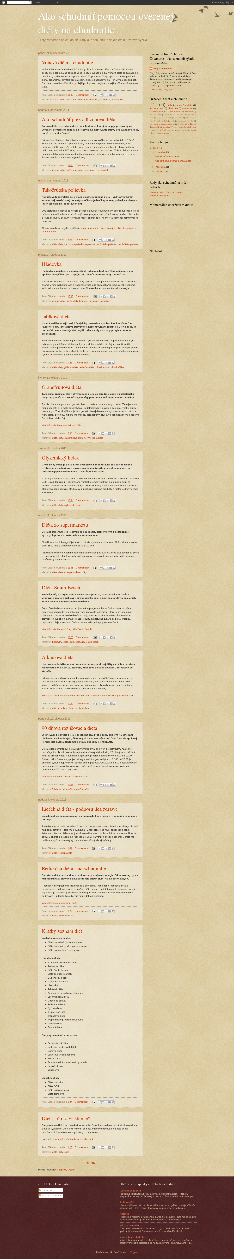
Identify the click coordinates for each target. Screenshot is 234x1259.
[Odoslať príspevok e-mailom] (94, 95)
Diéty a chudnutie (162, 68)
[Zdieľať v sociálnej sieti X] (107, 95)
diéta (69, 99)
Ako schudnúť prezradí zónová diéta (78, 119)
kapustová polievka (74, 244)
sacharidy (80, 642)
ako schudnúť (59, 99)
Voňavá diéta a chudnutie (67, 62)
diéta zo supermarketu (69, 572)
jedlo (72, 642)
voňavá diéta (118, 99)
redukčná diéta (86, 367)
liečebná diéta (65, 853)
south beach (92, 642)
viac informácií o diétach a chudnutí (74, 1139)
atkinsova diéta (59, 708)
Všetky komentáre (50, 1195)
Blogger (133, 1252)
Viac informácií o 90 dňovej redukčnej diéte (65, 776)
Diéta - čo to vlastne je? (66, 1118)
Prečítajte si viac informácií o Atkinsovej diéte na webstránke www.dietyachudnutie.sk (87, 695)
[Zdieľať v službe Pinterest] (114, 95)
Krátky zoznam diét (62, 930)
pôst (66, 1152)
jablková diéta (71, 367)
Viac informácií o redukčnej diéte (59, 903)
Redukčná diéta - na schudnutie (74, 868)
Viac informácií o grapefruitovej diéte (61, 425)
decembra (161, 152)
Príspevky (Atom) (66, 1169)
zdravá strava (102, 367)
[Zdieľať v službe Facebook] (110, 95)
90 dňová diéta (59, 789)
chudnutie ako (91, 99)
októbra (160, 171)
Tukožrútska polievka (63, 189)
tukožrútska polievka (128, 244)
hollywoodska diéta (93, 438)
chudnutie (78, 99)
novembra (161, 167)
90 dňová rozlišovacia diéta (69, 727)
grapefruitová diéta (73, 438)
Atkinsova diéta (57, 657)
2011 (156, 148)
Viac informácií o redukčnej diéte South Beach (67, 629)
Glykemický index (60, 457)
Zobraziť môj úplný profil (162, 89)
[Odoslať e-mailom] (101, 95)
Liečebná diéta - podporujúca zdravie (80, 808)
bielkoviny (57, 642)
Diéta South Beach (61, 587)
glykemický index (73, 505)
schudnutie (105, 99)
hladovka (83, 301)
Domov (90, 1163)
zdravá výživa (117, 367)
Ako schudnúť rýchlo (160, 195)
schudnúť (105, 301)
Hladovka (51, 263)
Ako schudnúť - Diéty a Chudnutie (166, 192)
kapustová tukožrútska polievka (100, 244)
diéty (60, 244)
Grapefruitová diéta (61, 386)
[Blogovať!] (104, 95)
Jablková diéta (56, 316)
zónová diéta (102, 170)
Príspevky (46, 1190)
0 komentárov (82, 95)
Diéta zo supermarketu (65, 524)
